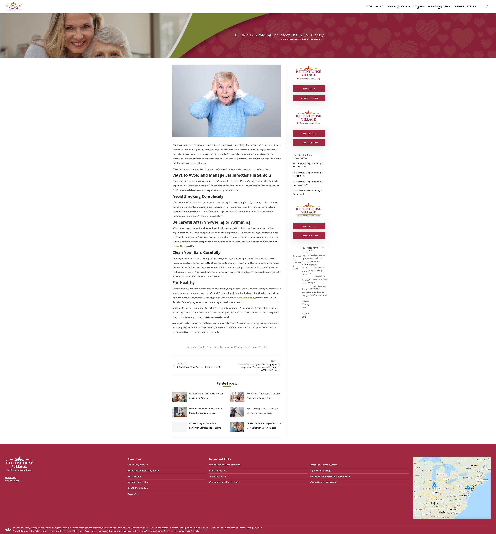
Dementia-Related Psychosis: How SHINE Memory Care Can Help (264, 425)
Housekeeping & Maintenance (320, 281)
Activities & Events (313, 291)
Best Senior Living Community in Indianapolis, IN (308, 183)
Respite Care (305, 315)
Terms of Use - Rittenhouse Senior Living (230, 527)
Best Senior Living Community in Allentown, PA (308, 165)
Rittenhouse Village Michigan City (231, 347)
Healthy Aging (206, 347)
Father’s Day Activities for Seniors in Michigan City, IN (206, 395)
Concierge (319, 269)
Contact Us (10, 477)
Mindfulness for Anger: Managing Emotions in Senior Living (263, 395)
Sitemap (258, 527)
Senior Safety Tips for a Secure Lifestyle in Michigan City (262, 410)
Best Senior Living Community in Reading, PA (308, 174)
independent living (246, 297)
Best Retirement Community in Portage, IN (307, 192)
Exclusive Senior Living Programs (312, 259)
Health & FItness (319, 258)
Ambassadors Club (218, 470)
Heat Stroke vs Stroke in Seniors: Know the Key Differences (206, 410)
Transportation (321, 293)
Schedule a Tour (12, 480)
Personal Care (134, 476)
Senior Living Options (138, 464)
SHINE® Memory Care (138, 488)
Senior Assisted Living (138, 482)
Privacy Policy (201, 527)
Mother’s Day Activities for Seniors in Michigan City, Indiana (205, 425)
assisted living (179, 246)
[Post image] (179, 397)
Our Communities (159, 527)
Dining (312, 281)
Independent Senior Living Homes (143, 470)
